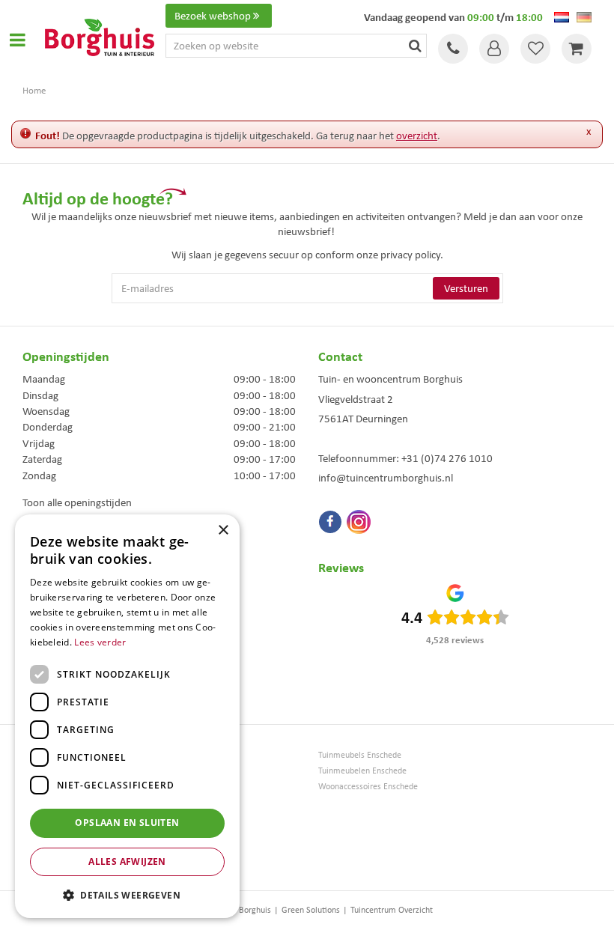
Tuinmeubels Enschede (359, 755)
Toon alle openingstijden (77, 502)
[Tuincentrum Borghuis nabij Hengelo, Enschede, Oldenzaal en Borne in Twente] (99, 35)
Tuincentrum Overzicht (391, 910)
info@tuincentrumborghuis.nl (385, 477)
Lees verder (100, 642)
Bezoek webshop (212, 15)
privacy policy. (411, 254)
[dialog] (127, 716)
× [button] (222, 530)
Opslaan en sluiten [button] (127, 822)
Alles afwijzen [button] (127, 861)
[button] (127, 894)
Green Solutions (311, 910)
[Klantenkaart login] (494, 49)
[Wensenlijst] (535, 49)
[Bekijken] (577, 49)
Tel (453, 49)
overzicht (416, 135)
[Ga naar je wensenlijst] (535, 49)
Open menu (17, 39)
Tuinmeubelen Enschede (362, 771)
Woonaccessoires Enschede (368, 786)
